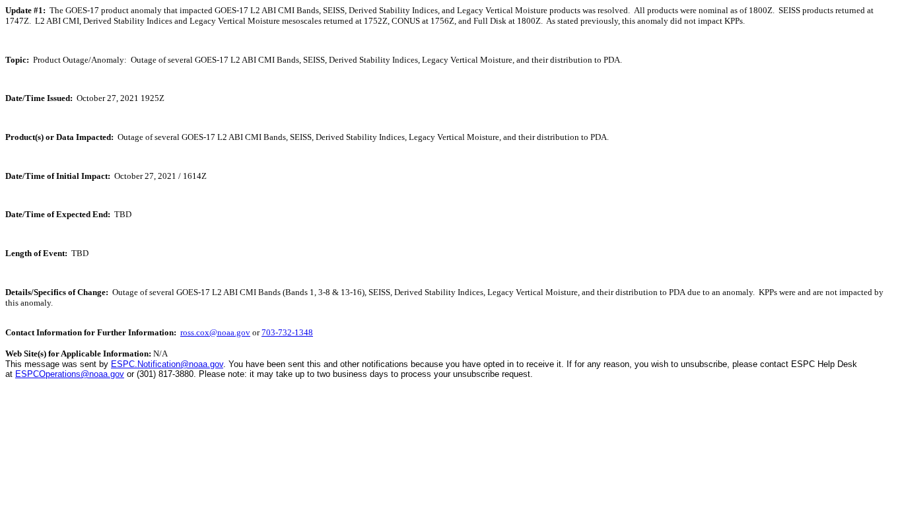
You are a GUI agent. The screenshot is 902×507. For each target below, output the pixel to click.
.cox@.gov (215, 332)
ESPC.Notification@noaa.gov (167, 364)
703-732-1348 (287, 332)
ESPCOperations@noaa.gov (69, 374)
